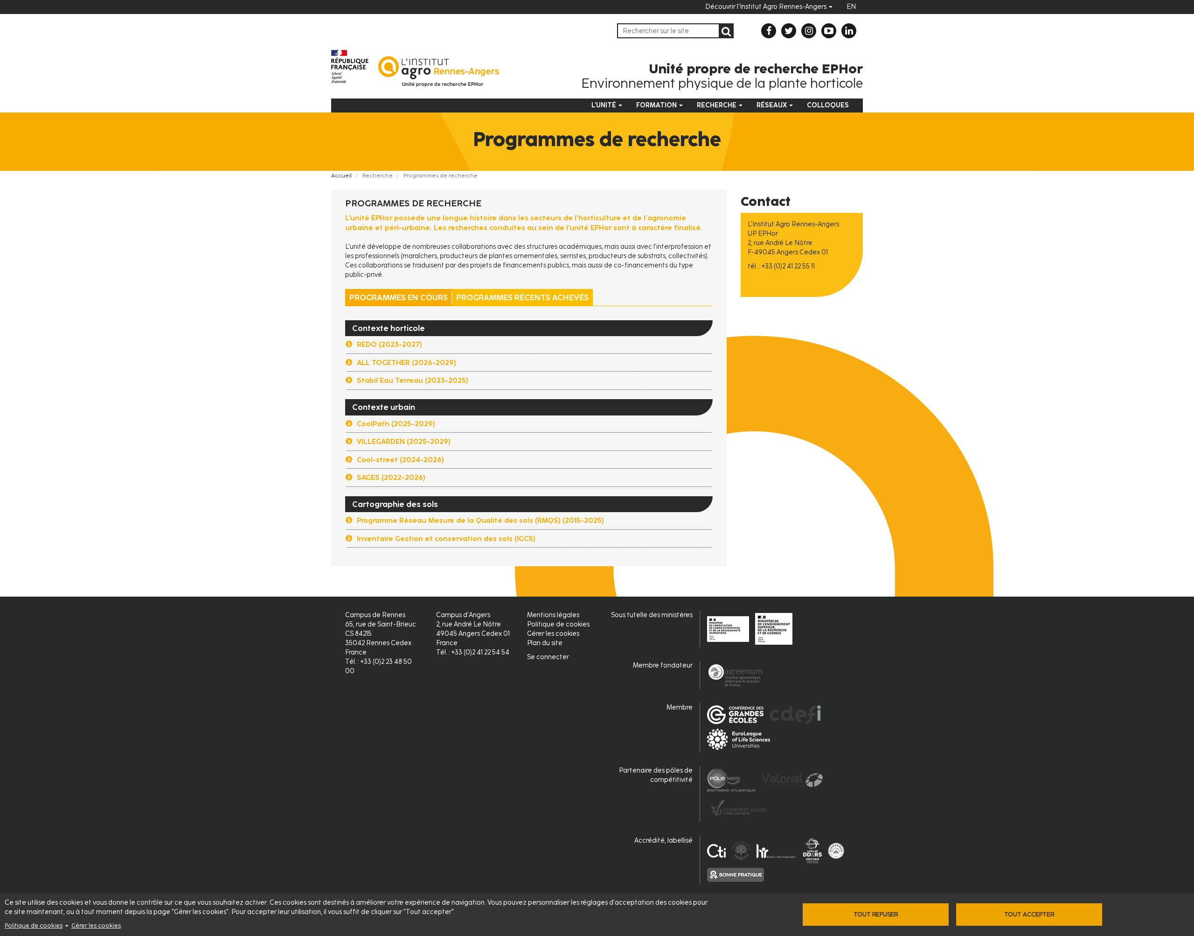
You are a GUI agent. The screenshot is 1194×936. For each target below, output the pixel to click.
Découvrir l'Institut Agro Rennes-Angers (766, 7)
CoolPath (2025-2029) (396, 424)
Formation (657, 105)
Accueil (341, 175)
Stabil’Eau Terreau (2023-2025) (412, 380)
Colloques (828, 105)
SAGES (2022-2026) (391, 477)
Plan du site (544, 643)
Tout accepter (1029, 914)
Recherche (717, 105)
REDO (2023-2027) (389, 344)
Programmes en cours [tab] (398, 297)
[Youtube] (828, 30)
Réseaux (772, 105)
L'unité (604, 105)
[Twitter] (788, 30)
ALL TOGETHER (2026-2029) (406, 363)
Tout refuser (876, 914)
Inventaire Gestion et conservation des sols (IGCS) (446, 539)
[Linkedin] (848, 30)
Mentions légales (553, 615)
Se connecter (548, 657)
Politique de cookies (33, 925)
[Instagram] (808, 30)
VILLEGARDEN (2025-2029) (404, 441)
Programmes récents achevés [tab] (522, 297)
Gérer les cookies (96, 925)
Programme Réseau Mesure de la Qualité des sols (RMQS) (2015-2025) (480, 520)
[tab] (529, 363)
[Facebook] (768, 30)
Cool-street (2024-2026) (400, 460)
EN (851, 7)
